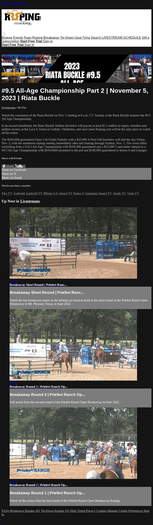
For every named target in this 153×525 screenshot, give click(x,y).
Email (21, 166)
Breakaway (51, 37)
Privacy (91, 510)
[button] (3, 34)
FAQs (5, 510)
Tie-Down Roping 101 (55, 510)
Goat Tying (83, 37)
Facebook (8, 166)
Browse (7, 37)
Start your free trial (13, 74)
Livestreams (9, 107)
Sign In (29, 44)
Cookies (101, 510)
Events (18, 37)
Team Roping (33, 37)
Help (73, 510)
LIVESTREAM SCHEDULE (121, 37)
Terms (81, 510)
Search (96, 37)
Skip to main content (14, 3)
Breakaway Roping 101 (25, 510)
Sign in (48, 41)
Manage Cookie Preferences (125, 510)
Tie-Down (67, 37)
